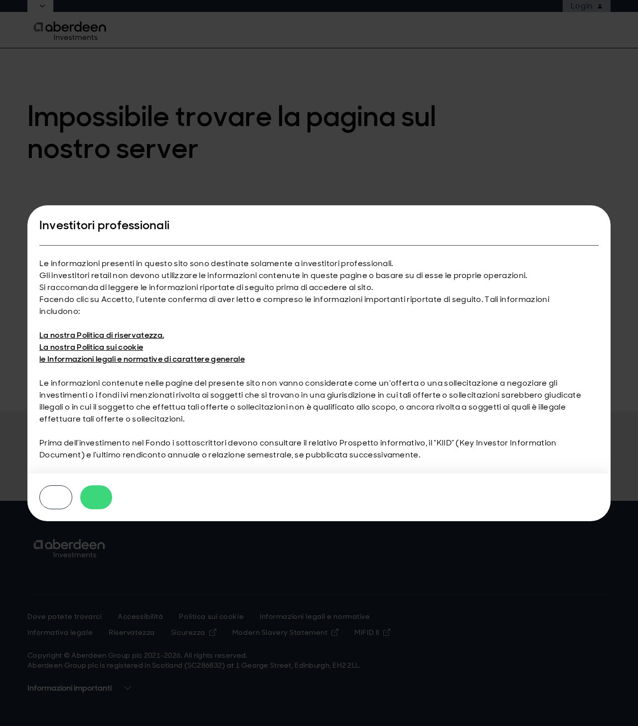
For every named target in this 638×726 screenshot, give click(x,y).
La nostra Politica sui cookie (91, 347)
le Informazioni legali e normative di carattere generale (142, 359)
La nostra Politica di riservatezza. (101, 335)
